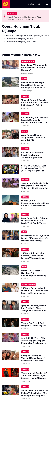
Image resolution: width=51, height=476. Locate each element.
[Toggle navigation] (47, 4)
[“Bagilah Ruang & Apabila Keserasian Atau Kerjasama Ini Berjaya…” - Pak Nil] (10, 99)
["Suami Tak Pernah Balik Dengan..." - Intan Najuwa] (10, 322)
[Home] (6, 4)
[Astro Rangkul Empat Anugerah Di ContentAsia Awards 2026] (10, 134)
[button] (4, 14)
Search (39, 4)
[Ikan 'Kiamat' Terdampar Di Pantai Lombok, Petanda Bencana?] (10, 64)
